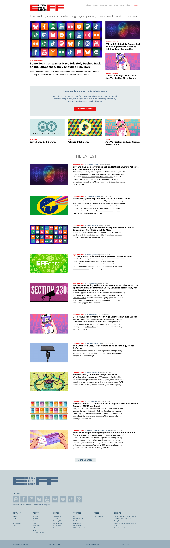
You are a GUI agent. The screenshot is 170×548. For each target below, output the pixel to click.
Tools (122, 5)
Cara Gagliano (92, 401)
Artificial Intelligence (78, 142)
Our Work (103, 5)
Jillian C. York (104, 430)
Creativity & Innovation (60, 521)
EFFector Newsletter (79, 528)
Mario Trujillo (92, 225)
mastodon (16, 499)
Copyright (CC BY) (20, 545)
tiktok (71, 499)
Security (15, 521)
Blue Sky (39, 499)
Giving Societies (119, 521)
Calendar (36, 516)
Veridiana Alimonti (94, 196)
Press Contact (98, 516)
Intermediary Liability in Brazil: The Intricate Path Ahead (102, 198)
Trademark (54, 545)
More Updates (85, 460)
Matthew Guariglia (94, 343)
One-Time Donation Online (122, 518)
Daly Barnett (92, 314)
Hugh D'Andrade (93, 372)
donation (118, 380)
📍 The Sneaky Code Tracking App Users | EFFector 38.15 (102, 256)
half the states (90, 327)
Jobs (34, 528)
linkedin (63, 499)
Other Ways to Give (120, 528)
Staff (34, 530)
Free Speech (57, 516)
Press (14, 525)
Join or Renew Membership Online (125, 516)
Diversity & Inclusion (39, 532)
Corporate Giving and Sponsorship (125, 523)
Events (75, 521)
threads (79, 499)
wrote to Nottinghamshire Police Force (97, 177)
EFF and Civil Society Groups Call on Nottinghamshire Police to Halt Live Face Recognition (122, 46)
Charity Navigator (43, 505)
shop (75, 382)
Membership (17, 523)
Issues (95, 5)
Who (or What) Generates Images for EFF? (95, 374)
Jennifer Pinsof (93, 430)
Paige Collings (92, 165)
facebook (23, 499)
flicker (55, 499)
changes (95, 203)
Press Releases (78, 518)
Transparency (57, 523)
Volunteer (36, 518)
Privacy (55, 518)
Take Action (113, 5)
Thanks (125, 545)
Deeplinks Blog (78, 165)
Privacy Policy (92, 545)
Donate (135, 5)
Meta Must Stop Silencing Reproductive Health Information (104, 432)
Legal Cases (77, 523)
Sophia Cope (91, 283)
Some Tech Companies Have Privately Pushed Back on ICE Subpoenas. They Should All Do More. (65, 65)
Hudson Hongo (92, 254)
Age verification (79, 319)
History (35, 523)
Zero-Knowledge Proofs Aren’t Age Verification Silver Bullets (121, 76)
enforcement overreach (103, 211)
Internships (36, 525)
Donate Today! (85, 109)
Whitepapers (77, 525)
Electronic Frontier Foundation (47, 9)
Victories (35, 521)
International (57, 525)
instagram (31, 499)
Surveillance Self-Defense (43, 142)
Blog (74, 516)
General (15, 516)
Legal (14, 518)
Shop (128, 5)
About (88, 5)
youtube (47, 499)
